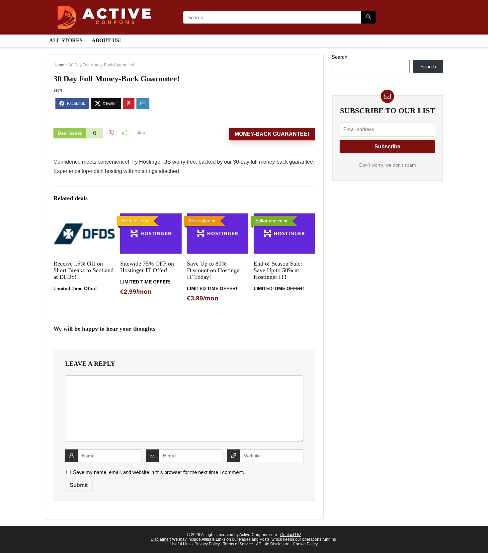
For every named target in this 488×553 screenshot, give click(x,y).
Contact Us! (290, 534)
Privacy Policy (207, 544)
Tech (57, 90)
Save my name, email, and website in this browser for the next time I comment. (158, 472)
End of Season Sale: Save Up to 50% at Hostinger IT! (278, 270)
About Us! (106, 40)
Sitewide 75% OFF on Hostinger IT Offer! (147, 267)
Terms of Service (238, 544)
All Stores (66, 40)
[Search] (368, 17)
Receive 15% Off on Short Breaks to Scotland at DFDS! (83, 270)
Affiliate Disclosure (272, 544)
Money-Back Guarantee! (272, 134)
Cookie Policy (305, 544)
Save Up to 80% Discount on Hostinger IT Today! (214, 270)
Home (58, 65)
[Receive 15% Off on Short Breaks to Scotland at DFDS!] (84, 218)
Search (339, 57)
